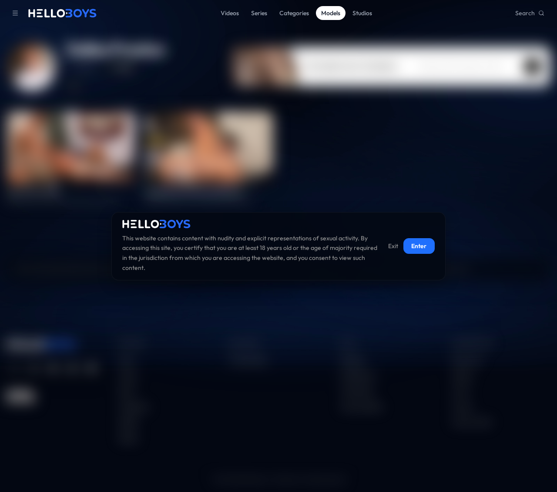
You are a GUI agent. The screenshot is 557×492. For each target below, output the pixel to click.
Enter (418, 246)
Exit (393, 246)
